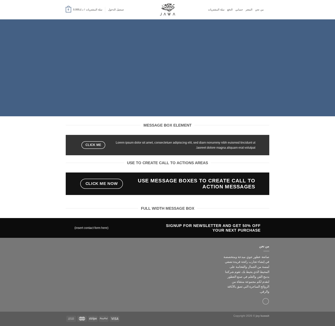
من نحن (259, 9)
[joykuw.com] (167, 9)
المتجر (249, 9)
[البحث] (267, 9)
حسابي (239, 9)
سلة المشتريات (216, 9)
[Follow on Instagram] (265, 301)
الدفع (230, 9)
